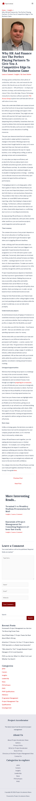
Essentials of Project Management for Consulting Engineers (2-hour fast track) (17, 526)
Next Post (18, 483)
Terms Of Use (18, 751)
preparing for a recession (23, 382)
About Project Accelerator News (18, 740)
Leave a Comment (7, 74)
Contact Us (18, 756)
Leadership (5, 678)
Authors (18, 743)
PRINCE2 (5, 695)
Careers (4, 672)
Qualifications (6, 704)
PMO (3, 688)
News (3, 682)
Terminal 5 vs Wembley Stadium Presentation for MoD (18, 509)
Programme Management (10, 698)
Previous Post (18, 478)
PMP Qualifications (8, 691)
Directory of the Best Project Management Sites (18, 753)
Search (4, 614)
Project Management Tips (10, 701)
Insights (16, 74)
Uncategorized (6, 708)
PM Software (6, 685)
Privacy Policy (18, 745)
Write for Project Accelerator (18, 748)
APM (3, 669)
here (15, 470)
